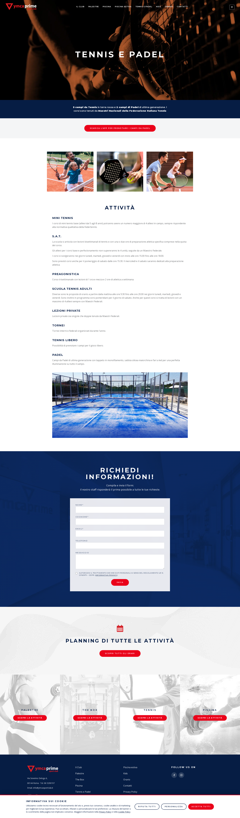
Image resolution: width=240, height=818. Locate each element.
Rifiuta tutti (147, 807)
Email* (79, 529)
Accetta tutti (201, 807)
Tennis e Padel (143, 6)
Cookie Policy (124, 812)
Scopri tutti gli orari (120, 653)
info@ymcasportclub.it (43, 787)
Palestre (93, 6)
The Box (79, 779)
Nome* (79, 505)
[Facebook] (174, 775)
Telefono (82, 541)
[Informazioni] (231, 7)
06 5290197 (49, 783)
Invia (120, 582)
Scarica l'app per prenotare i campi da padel (120, 128)
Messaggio (82, 553)
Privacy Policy (130, 791)
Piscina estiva (123, 6)
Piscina (107, 6)
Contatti (182, 6)
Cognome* (82, 517)
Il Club (80, 6)
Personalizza (174, 807)
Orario (169, 6)
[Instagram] (181, 775)
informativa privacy (106, 575)
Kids (158, 6)
